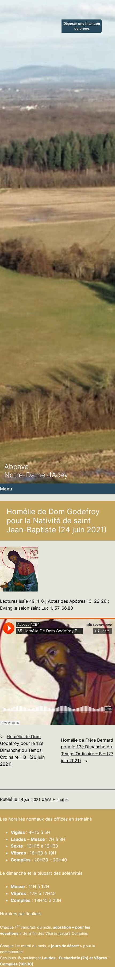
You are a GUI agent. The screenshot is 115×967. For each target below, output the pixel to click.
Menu (6, 489)
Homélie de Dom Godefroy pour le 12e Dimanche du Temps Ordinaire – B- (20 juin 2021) (22, 750)
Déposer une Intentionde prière (81, 26)
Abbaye (16, 466)
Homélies (60, 799)
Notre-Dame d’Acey (36, 475)
